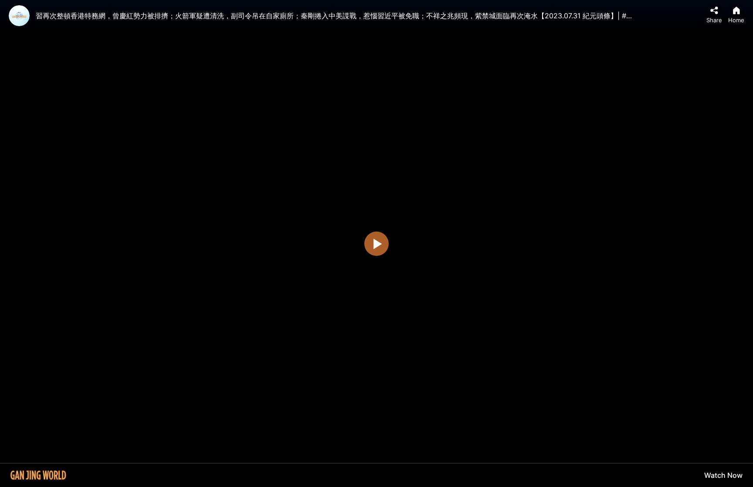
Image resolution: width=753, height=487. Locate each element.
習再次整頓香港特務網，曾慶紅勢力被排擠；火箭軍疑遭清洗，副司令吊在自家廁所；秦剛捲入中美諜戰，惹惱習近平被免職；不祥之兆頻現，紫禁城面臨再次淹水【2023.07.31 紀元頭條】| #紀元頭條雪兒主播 (359, 15)
